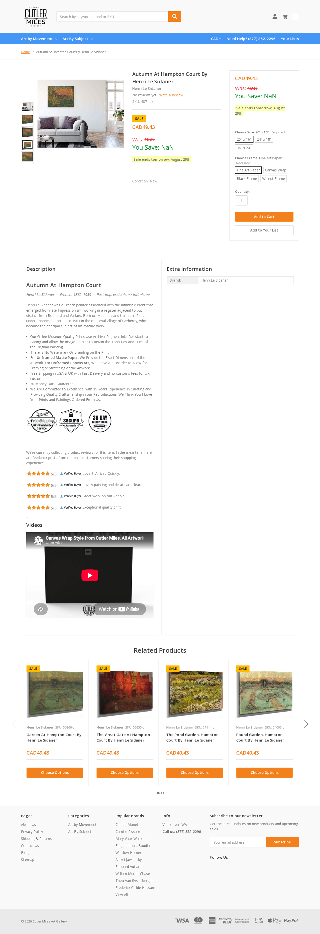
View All (122, 894)
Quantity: (242, 191)
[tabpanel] (54, 723)
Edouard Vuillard (129, 866)
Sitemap (27, 859)
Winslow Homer (128, 852)
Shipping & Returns (36, 838)
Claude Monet (127, 824)
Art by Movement (37, 38)
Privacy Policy (32, 831)
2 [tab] (162, 793)
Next (306, 724)
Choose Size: (260, 132)
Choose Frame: (258, 160)
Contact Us (30, 845)
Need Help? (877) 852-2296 (251, 38)
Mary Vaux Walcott (131, 838)
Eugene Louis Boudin (133, 845)
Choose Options (55, 772)
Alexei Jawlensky (129, 859)
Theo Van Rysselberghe (135, 880)
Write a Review (171, 95)
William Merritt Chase (133, 873)
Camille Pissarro (129, 831)
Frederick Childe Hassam (135, 887)
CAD (214, 38)
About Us (28, 824)
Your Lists (290, 38)
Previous (14, 724)
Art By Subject (75, 38)
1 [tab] (158, 793)
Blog (24, 852)
